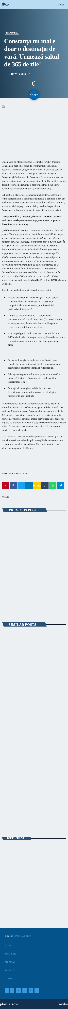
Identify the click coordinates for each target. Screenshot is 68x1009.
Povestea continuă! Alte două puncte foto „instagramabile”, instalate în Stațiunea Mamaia (31, 571)
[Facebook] (31, 990)
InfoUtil (12, 33)
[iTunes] (18, 990)
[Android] (36, 990)
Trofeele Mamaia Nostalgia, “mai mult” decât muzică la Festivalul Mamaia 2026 (34, 754)
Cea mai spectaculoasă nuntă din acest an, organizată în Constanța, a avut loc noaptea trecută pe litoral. (34, 849)
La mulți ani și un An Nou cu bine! (34, 878)
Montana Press (21, 936)
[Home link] (5, 4)
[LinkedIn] (12, 990)
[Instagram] (24, 990)
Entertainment (14, 812)
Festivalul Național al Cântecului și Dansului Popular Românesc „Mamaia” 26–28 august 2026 (33, 685)
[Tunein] (7, 990)
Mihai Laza (22, 473)
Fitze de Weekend (16, 817)
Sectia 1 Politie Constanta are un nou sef (26, 892)
